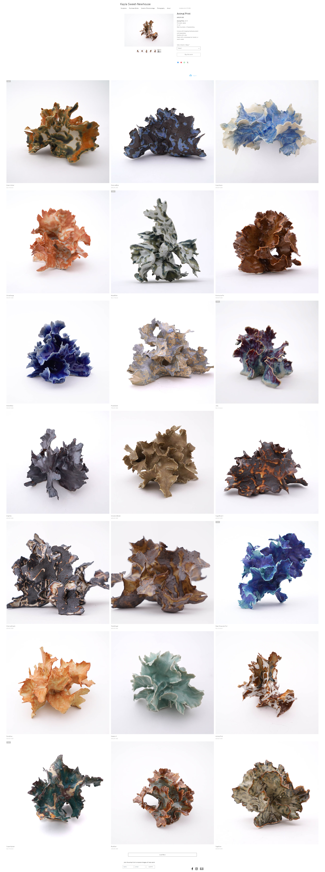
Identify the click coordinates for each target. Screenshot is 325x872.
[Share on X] (188, 62)
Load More (162, 854)
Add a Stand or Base (183, 45)
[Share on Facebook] (178, 62)
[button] (124, 8)
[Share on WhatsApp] (184, 62)
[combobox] (189, 48)
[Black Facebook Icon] (192, 868)
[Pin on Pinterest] (181, 62)
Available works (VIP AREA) (185, 8)
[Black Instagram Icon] (196, 868)
